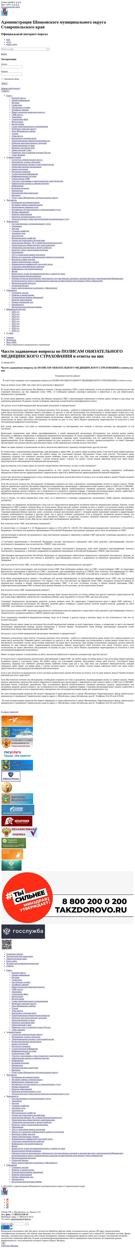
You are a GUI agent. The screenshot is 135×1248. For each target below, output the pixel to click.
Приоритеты (17, 190)
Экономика (17, 117)
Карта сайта (11, 44)
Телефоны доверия (20, 110)
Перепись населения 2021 (23, 148)
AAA (8, 42)
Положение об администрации (25, 202)
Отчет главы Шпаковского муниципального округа (35, 198)
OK (3, 1243)
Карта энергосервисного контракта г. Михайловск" (35, 288)
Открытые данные (14, 954)
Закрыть (5, 91)
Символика (17, 105)
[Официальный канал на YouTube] (7, 1200)
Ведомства (11, 340)
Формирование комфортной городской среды (32, 264)
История (15, 103)
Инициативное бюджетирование (26, 276)
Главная (9, 337)
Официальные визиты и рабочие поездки (30, 183)
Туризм (15, 133)
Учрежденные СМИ (21, 179)
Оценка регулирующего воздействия (28, 240)
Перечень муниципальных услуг (26, 217)
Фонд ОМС (11, 342)
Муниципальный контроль (24, 283)
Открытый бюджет (20, 285)
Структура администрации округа (27, 160)
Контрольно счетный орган (24, 138)
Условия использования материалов (22, 963)
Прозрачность (18, 304)
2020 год (15, 326)
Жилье (15, 271)
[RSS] (7, 1202)
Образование (17, 252)
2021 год (15, 323)
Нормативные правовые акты (25, 207)
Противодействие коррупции (25, 193)
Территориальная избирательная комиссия (31, 141)
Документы (11, 200)
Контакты (16, 195)
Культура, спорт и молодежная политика (30, 250)
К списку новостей (9, 712)
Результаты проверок (21, 171)
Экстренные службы (21, 107)
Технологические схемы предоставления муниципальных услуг (40, 219)
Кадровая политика (20, 188)
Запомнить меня (11, 79)
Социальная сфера (20, 119)
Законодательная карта (16, 959)
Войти (4, 54)
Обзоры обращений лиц (22, 302)
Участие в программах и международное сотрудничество (37, 181)
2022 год (15, 321)
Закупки (15, 228)
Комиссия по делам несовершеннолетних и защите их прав (38, 274)
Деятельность (12, 221)
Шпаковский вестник (16, 309)
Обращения (11, 290)
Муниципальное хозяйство (24, 238)
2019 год (15, 328)
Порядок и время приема (23, 295)
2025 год (15, 314)
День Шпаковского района (24, 131)
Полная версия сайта (10, 7)
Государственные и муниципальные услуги (31, 224)
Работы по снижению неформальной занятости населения (38, 257)
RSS (8, 40)
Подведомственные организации (26, 167)
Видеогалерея (18, 124)
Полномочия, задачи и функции (26, 162)
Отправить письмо (20, 293)
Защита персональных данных (25, 262)
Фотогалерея (17, 122)
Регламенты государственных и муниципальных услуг (36, 209)
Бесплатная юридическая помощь (27, 307)
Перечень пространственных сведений (29, 143)
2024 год (15, 316)
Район (9, 970)
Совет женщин (18, 155)
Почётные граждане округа (24, 129)
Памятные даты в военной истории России (31, 152)
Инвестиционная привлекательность (28, 112)
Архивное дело (18, 233)
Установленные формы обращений (27, 297)
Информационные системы (24, 176)
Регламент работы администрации (27, 205)
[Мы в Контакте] (7, 1207)
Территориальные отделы (23, 145)
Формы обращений (20, 212)
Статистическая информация (25, 174)
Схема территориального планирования (30, 126)
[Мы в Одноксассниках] (7, 1205)
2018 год (15, 331)
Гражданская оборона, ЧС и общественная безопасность (37, 243)
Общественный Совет (22, 150)
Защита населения (20, 169)
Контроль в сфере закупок (23, 259)
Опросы (10, 966)
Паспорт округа (19, 98)
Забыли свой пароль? (10, 88)
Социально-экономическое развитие (28, 266)
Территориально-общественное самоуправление (33, 245)
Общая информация (21, 100)
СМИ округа (17, 114)
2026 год (15, 312)
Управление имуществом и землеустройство (32, 247)
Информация (17, 186)
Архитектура (17, 236)
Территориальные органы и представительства (33, 164)
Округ (9, 95)
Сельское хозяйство (20, 231)
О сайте (9, 333)
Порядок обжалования (22, 214)
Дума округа (17, 136)
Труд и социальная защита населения (28, 255)
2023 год (15, 319)
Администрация (13, 157)
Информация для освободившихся (27, 269)
